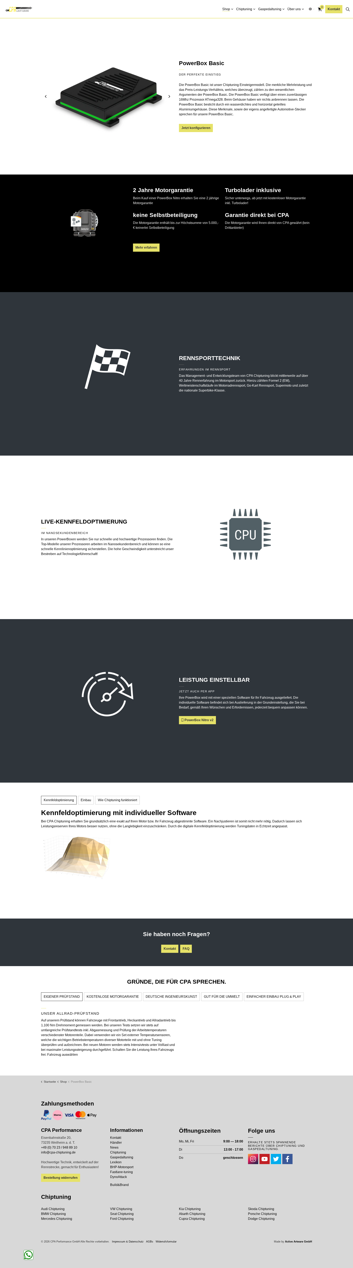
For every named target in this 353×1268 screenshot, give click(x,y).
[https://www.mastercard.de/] (80, 1115)
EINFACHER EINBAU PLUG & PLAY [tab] (274, 996)
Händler (116, 1142)
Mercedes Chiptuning (56, 1218)
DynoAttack (118, 1177)
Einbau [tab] (86, 800)
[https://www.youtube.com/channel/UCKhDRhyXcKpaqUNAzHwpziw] (264, 1159)
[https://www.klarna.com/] (58, 1115)
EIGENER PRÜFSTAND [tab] (62, 996)
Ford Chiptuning (122, 1218)
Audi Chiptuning (53, 1209)
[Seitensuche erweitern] (347, 9)
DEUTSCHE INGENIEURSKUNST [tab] (171, 996)
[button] (107, 96)
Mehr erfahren (146, 247)
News (114, 1147)
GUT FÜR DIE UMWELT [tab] (222, 996)
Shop (226, 9)
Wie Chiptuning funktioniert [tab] (117, 800)
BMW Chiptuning (53, 1214)
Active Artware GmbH (298, 1241)
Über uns (294, 9)
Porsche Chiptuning (262, 1214)
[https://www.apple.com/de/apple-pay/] (92, 1115)
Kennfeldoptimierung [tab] (59, 800)
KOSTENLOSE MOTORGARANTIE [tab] (113, 996)
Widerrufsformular (166, 1241)
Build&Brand (119, 1185)
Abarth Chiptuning (192, 1214)
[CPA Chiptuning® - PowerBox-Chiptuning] (18, 9)
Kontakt (334, 9)
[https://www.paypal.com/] (46, 1115)
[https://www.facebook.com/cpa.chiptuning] (287, 1159)
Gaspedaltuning (269, 9)
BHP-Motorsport (121, 1167)
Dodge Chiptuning (261, 1218)
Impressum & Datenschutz (128, 1241)
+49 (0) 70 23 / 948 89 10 (59, 1147)
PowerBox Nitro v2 (198, 720)
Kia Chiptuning (190, 1209)
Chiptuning (244, 9)
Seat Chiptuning (122, 1214)
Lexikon (116, 1162)
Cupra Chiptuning (192, 1218)
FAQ (186, 948)
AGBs (149, 1241)
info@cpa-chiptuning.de (58, 1152)
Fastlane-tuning (121, 1172)
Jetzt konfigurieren (195, 128)
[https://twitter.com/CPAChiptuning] (276, 1159)
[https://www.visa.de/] (69, 1115)
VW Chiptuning (121, 1209)
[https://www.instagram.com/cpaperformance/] (253, 1159)
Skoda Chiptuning (261, 1209)
